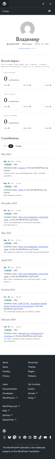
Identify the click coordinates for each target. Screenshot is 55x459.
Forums (18, 146)
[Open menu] (51, 4)
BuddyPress (9, 419)
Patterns (32, 376)
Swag (32, 398)
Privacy (6, 376)
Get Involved (34, 384)
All (11, 146)
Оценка (21, 168)
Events (31, 389)
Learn (5, 384)
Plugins (31, 371)
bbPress (8, 415)
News (5, 367)
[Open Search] (43, 4)
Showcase (33, 362)
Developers (8, 393)
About (5, 362)
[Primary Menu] (49, 11)
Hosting (6, 371)
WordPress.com (11, 406)
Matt (6, 410)
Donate (33, 393)
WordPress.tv (10, 398)
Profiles (6, 11)
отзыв (20, 190)
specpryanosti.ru (27, 48)
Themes (32, 367)
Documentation (10, 389)
